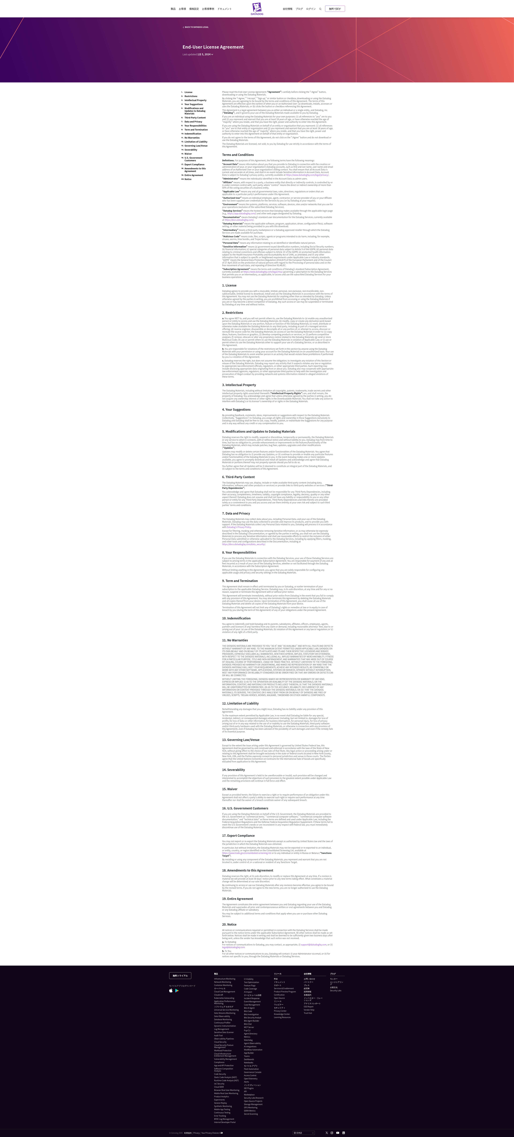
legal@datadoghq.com (233, 947)
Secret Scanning (251, 1114)
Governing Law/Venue (196, 145)
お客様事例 (208, 8)
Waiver (188, 153)
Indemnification (193, 133)
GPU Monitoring (250, 1107)
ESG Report (308, 1006)
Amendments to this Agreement (195, 169)
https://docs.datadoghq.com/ (239, 219)
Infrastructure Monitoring (224, 978)
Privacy (196, 1133)
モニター (334, 978)
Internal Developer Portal (225, 1122)
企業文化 (334, 987)
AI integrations (250, 1046)
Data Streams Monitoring (224, 1013)
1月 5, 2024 (204, 54)
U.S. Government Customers (193, 159)
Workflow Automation (253, 1049)
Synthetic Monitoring (223, 1106)
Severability (191, 149)
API (245, 1091)
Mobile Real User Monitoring (226, 1093)
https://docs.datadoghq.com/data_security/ (243, 544)
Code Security (220, 1074)
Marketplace (249, 1094)
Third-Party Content (195, 117)
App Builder (249, 1052)
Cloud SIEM (219, 1086)
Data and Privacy (193, 121)
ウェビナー (278, 1004)
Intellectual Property (195, 100)
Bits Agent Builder (251, 1020)
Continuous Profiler (222, 1022)
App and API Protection (224, 1065)
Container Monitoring (223, 985)
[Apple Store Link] (172, 990)
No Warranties (192, 137)
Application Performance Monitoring (224, 1002)
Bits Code (248, 1011)
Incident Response (252, 998)
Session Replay (220, 1103)
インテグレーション (252, 1085)
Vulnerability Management (225, 1059)
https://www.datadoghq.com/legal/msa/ (263, 271)
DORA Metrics (249, 1110)
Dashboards (249, 1059)
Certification (279, 994)
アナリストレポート (312, 1003)
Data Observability (222, 1016)
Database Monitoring (223, 1019)
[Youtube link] (338, 1133)
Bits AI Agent (249, 1008)
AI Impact (248, 991)
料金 (276, 978)
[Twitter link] (327, 1133)
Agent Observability (252, 1043)
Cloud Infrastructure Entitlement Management (225, 1054)
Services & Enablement (284, 988)
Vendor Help (309, 1009)
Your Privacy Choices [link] (210, 1133)
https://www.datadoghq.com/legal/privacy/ (307, 174)
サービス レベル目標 (252, 995)
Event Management (252, 1001)
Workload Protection (223, 1050)
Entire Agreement (194, 175)
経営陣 (306, 988)
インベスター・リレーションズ (313, 999)
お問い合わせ (309, 978)
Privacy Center (280, 1010)
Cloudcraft (218, 994)
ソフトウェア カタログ (223, 1006)
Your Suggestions (194, 104)
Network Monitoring (222, 982)
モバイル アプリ (251, 1065)
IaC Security (219, 1083)
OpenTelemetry (250, 1078)
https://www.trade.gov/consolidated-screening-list (246, 853)
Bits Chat (248, 1024)
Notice (188, 179)
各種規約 (307, 994)
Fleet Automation (251, 1069)
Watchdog (248, 1040)
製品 (173, 8)
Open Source (279, 998)
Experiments (219, 1099)
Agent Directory (250, 1033)
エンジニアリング (336, 983)
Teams (247, 1056)
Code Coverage (250, 988)
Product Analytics (221, 1096)
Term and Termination (196, 129)
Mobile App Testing (222, 1109)
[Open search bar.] (320, 9)
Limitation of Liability (196, 141)
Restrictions (191, 96)
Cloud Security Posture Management (223, 1046)
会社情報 (287, 8)
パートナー (308, 982)
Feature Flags (249, 985)
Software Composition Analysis (223, 1069)
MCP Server (249, 1027)
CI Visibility (248, 979)
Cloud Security (220, 1042)
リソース (277, 1001)
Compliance (219, 1062)
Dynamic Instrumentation (225, 1025)
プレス (306, 985)
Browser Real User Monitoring (226, 1090)
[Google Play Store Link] (178, 991)
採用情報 (307, 991)
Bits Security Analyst (252, 1017)
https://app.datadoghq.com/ (241, 213)
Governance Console (252, 1072)
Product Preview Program (285, 991)
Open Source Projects (253, 1101)
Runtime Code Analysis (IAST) (226, 1080)
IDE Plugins (249, 1088)
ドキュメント (279, 982)
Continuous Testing (222, 1112)
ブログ (299, 8)
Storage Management (253, 1104)
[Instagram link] (332, 1133)
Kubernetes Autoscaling (224, 998)
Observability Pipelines (224, 1038)
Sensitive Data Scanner (224, 1032)
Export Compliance (194, 164)
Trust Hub (308, 1013)
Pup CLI (247, 1030)
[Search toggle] (320, 9)
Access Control (250, 1075)
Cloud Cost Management (224, 991)
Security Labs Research (254, 1097)
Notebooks (248, 1062)
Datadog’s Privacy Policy (239, 527)
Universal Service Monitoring (226, 1009)
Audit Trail (218, 1035)
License (188, 92)
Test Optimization (251, 982)
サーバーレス (219, 988)
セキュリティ (279, 1007)
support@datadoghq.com (313, 944)
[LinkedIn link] (343, 1133)
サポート (277, 985)
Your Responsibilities (196, 125)
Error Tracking (220, 1115)
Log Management (221, 1029)
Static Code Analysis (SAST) (225, 1077)
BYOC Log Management (224, 1119)
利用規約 (188, 1133)
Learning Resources (282, 1017)
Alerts (246, 1081)
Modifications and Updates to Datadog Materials (195, 111)
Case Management (252, 1004)
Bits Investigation (251, 1014)
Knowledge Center (282, 1014)
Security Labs (335, 990)
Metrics (247, 1036)
